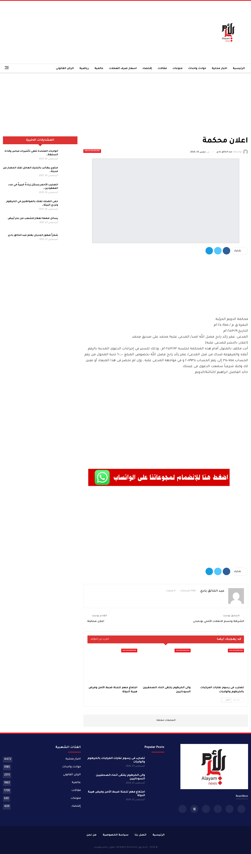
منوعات (178, 68)
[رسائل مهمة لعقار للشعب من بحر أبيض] (69, 223)
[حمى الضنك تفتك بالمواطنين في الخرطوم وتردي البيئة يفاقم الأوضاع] (69, 206)
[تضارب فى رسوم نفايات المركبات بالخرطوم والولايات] (219, 666)
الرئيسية (239, 68)
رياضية (84, 68)
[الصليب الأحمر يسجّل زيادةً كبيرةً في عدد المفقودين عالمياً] (69, 189)
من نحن (91, 835)
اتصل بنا (140, 835)
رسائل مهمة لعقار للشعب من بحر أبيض (33, 218)
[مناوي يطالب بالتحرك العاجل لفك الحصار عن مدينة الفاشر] (69, 172)
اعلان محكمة (95, 621)
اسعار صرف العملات (123, 68)
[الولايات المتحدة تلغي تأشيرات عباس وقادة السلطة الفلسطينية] (69, 156)
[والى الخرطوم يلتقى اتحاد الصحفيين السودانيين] (166, 666)
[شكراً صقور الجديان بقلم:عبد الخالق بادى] (69, 240)
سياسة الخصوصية (115, 835)
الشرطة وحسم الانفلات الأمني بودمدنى (218, 621)
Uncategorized (92, 151)
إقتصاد (147, 68)
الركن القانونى (65, 68)
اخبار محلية (219, 68)
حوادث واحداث (197, 68)
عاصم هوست (101, 847)
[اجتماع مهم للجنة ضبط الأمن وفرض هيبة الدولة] (112, 666)
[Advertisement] (83, 32)
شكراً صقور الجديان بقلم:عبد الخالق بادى (33, 235)
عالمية (99, 68)
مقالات (162, 68)
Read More (242, 796)
